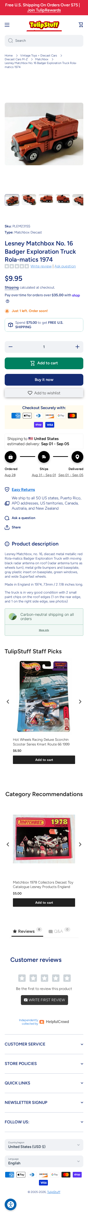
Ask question (65, 266)
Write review (41, 266)
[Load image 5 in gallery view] (79, 199)
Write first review (46, 1000)
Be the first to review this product (44, 988)
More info (44, 630)
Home (9, 55)
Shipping (12, 287)
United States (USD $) (27, 1146)
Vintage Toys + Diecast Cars (38, 55)
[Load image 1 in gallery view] (12, 200)
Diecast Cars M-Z (16, 59)
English (14, 1163)
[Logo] (44, 24)
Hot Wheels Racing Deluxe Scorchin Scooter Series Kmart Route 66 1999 (41, 741)
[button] (44, 392)
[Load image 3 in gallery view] (45, 198)
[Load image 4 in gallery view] (62, 198)
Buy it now (44, 379)
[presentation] (8, 701)
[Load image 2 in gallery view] (29, 199)
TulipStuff (53, 1192)
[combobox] (44, 41)
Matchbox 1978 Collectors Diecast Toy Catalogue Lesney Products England (43, 884)
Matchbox (41, 59)
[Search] (9, 41)
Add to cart (44, 760)
